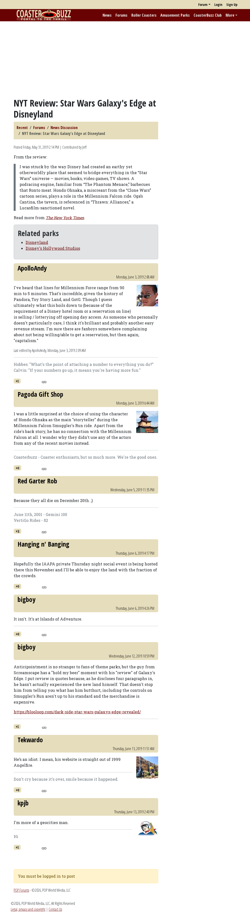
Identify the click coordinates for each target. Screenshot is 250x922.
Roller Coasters (143, 15)
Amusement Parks (175, 15)
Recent (22, 127)
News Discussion (64, 127)
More (230, 15)
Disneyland (37, 242)
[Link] (44, 381)
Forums (121, 15)
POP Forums (21, 890)
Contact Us (55, 909)
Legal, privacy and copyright (28, 909)
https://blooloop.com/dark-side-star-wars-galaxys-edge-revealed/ (77, 711)
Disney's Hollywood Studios (53, 248)
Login (218, 4)
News (107, 15)
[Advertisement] (125, 59)
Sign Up (231, 4)
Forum (203, 4)
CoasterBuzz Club (208, 15)
